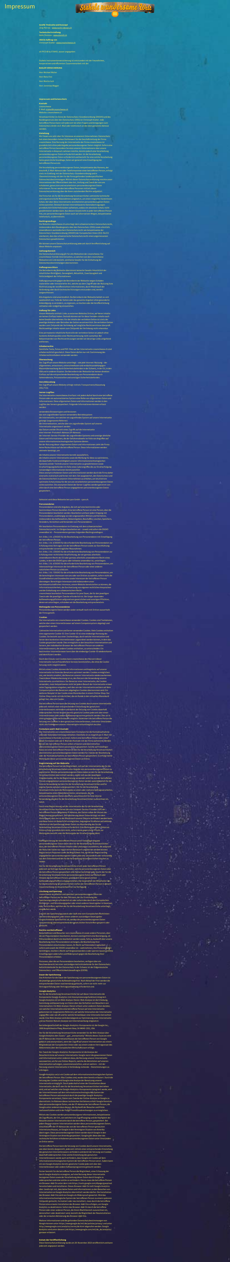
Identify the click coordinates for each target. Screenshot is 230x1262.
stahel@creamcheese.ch (57, 109)
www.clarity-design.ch (62, 27)
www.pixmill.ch (60, 35)
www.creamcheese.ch (65, 42)
